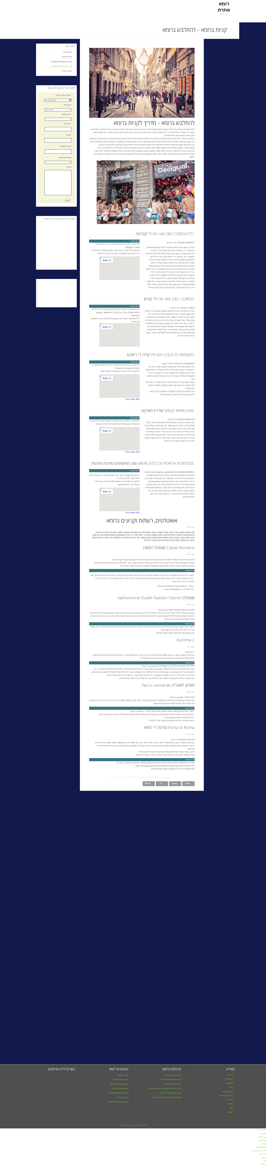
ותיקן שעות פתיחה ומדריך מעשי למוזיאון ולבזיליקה (154, 1041)
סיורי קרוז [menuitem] (262, 1154)
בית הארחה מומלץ (226, 1096)
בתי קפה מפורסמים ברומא (118, 1093)
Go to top (191, 527)
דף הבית (230, 1075)
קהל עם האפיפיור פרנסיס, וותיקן (204, 1041)
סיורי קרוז (229, 1100)
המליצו (230, 1112)
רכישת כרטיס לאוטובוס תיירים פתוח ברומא (165, 1088)
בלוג (231, 1108)
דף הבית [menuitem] (263, 1134)
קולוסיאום (229, 1083)
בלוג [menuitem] (264, 1161)
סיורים (230, 1087)
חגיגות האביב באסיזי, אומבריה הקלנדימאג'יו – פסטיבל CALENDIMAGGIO (57, 1042)
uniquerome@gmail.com (62, 66)
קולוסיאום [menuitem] (262, 1140)
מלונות (230, 1104)
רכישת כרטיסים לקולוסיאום (171, 1079)
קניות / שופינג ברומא (120, 1079)
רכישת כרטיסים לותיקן (173, 1075)
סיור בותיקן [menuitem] (262, 1137)
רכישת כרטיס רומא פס (172, 1084)
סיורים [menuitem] (263, 1144)
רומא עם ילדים (122, 1097)
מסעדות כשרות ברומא (120, 1088)
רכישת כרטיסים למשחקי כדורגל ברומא (166, 1097)
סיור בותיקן (229, 1079)
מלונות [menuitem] (263, 1157)
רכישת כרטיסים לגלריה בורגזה (170, 1093)
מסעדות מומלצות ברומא (119, 1084)
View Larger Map (132, 399)
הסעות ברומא (228, 1091)
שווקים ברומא (123, 1075)
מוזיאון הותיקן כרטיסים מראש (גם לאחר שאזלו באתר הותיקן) (107, 1041)
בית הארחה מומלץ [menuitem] (259, 1151)
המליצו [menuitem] (263, 1164)
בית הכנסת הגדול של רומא (118, 1102)
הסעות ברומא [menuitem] (261, 1147)
